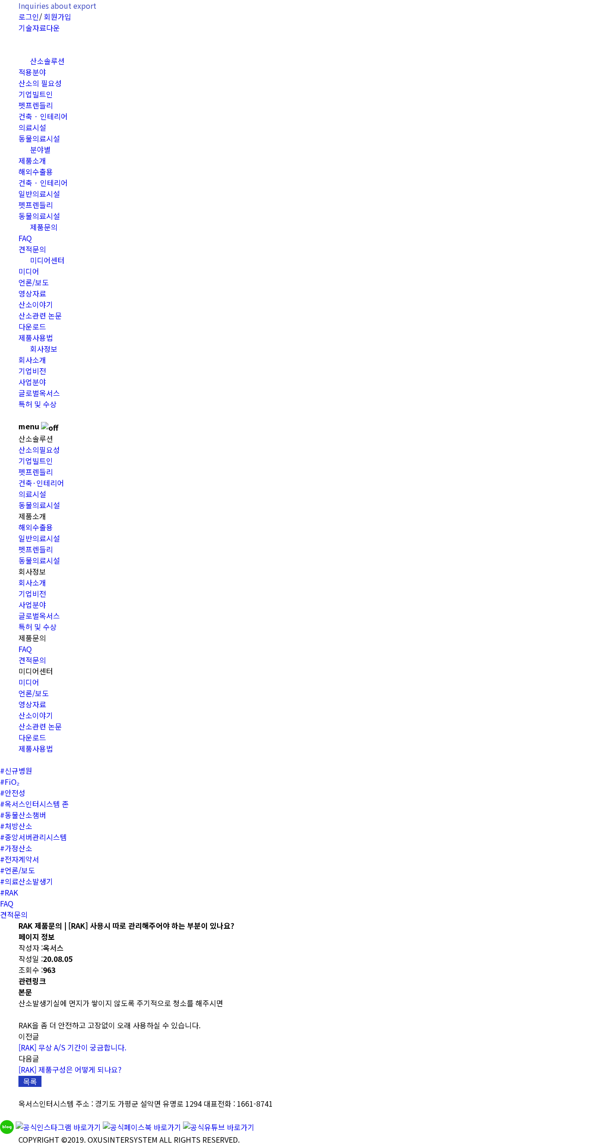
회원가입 (57, 16)
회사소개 (32, 359)
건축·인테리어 (41, 482)
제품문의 (45, 226)
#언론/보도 (17, 870)
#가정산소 (16, 848)
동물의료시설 (39, 504)
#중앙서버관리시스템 (33, 836)
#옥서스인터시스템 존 (34, 803)
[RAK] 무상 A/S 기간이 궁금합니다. (72, 1047)
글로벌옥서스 (39, 392)
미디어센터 (48, 260)
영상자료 (32, 293)
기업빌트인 (35, 94)
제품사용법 (35, 748)
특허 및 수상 (37, 403)
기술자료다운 (39, 27)
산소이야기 (35, 304)
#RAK (9, 892)
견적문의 (32, 659)
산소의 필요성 (40, 83)
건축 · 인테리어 (43, 116)
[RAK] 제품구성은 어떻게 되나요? (70, 1069)
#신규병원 (16, 770)
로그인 (28, 16)
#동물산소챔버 (23, 814)
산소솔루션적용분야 (41, 66)
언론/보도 (33, 282)
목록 (30, 1081)
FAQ (25, 237)
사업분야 (32, 381)
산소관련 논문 (40, 315)
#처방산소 (16, 825)
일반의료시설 (39, 193)
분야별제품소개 (34, 155)
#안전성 (12, 792)
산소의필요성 (39, 449)
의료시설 (32, 127)
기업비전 (32, 370)
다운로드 (32, 326)
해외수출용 (35, 171)
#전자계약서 (19, 859)
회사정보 (45, 348)
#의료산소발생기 (26, 881)
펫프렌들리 (35, 105)
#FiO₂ (9, 781)
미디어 (28, 271)
